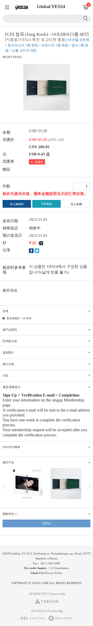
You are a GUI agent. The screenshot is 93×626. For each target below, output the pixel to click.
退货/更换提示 (11, 386)
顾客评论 (10, 513)
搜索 (85, 18)
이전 (4, 486)
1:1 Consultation (59, 568)
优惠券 (39, 161)
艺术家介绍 (10, 341)
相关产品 (8, 462)
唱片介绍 (8, 364)
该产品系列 (10, 329)
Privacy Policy (54, 572)
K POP (27, 318)
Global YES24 (51, 6)
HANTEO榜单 (11, 447)
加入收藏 (76, 204)
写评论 (46, 523)
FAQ (41, 572)
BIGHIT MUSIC (12, 57)
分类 (5, 311)
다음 (88, 486)
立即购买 (46, 203)
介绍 (5, 375)
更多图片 (8, 352)
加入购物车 (17, 204)
